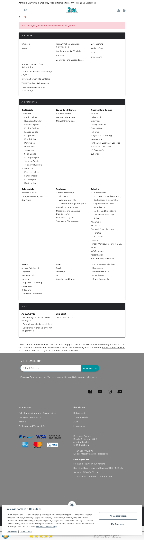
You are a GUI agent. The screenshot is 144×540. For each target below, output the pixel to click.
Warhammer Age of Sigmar (72, 203)
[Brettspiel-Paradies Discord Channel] (119, 391)
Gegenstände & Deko (104, 203)
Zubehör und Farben (66, 279)
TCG (58, 275)
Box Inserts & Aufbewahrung (108, 196)
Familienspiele (31, 176)
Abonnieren (90, 368)
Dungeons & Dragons (32, 196)
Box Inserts (96, 225)
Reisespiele (29, 146)
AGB (93, 52)
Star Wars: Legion (65, 217)
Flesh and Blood (29, 275)
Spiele (96, 218)
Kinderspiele (30, 183)
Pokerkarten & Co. (101, 271)
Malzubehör (99, 207)
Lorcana (25, 279)
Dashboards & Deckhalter (106, 200)
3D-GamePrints (98, 192)
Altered (94, 113)
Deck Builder (30, 117)
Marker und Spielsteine (105, 211)
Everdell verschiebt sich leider (37, 324)
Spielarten (27, 113)
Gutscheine (98, 275)
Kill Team (63, 196)
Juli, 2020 (61, 314)
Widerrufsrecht (98, 48)
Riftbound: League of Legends (105, 143)
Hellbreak (95, 132)
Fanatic (97, 233)
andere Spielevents (31, 268)
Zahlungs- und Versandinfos (70, 60)
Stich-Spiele (30, 154)
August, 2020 (28, 314)
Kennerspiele (30, 179)
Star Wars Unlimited (101, 146)
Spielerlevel (27, 168)
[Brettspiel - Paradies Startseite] (72, 10)
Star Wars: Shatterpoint (67, 221)
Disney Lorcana (98, 124)
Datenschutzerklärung (46, 526)
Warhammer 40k (67, 200)
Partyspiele (29, 143)
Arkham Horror (63, 113)
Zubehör (95, 154)
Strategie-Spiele (32, 157)
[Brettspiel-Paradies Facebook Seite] (90, 391)
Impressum (12, 531)
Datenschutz (26, 531)
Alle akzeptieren (118, 516)
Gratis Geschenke (100, 279)
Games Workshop (65, 192)
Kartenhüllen (97, 255)
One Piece (27, 286)
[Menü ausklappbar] (20, 10)
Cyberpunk (96, 117)
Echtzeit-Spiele (31, 124)
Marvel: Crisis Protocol (67, 207)
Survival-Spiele (31, 161)
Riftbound (26, 290)
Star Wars (26, 200)
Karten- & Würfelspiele (103, 264)
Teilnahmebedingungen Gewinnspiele (37, 413)
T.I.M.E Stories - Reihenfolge (35, 83)
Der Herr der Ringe (65, 117)
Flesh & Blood (97, 128)
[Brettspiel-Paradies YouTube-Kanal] (100, 391)
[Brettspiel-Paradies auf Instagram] (109, 391)
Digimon (95, 121)
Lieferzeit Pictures (66, 317)
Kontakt (60, 55)
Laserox (94, 240)
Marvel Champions (65, 121)
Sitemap (26, 44)
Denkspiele (97, 268)
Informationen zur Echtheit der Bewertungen (107, 537)
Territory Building (33, 165)
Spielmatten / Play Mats (102, 258)
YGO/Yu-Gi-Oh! (98, 150)
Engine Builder (31, 128)
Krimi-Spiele (30, 139)
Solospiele (29, 150)
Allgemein (96, 222)
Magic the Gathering (32, 282)
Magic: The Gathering (101, 135)
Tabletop (60, 271)
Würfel (94, 247)
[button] (118, 10)
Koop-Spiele (30, 135)
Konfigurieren (118, 524)
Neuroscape (96, 139)
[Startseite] (19, 17)
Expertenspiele (31, 172)
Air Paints (98, 236)
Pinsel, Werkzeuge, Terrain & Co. (106, 244)
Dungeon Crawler (33, 121)
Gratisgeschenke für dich (68, 51)
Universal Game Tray (104, 214)
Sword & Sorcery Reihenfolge (36, 79)
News (24, 48)
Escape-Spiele (31, 132)
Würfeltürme (97, 251)
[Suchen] (25, 10)
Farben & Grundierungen (103, 229)
